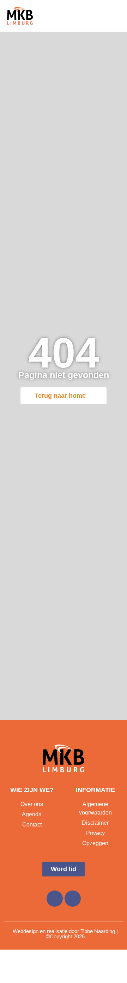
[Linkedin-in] (73, 899)
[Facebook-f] (55, 899)
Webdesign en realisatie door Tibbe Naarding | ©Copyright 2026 (65, 933)
